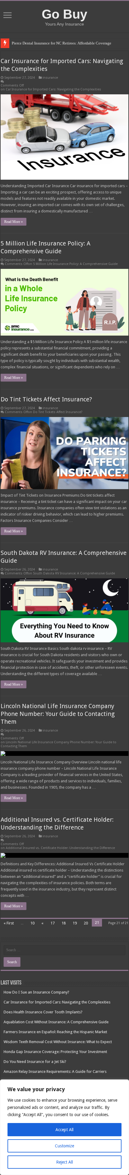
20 (86, 923)
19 (75, 923)
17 (52, 923)
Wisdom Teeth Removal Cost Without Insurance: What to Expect (58, 1042)
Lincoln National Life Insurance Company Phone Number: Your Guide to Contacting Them (58, 713)
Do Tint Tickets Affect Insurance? (46, 399)
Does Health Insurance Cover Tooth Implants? (43, 1012)
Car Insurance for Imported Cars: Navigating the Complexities (57, 1002)
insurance (50, 78)
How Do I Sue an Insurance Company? (36, 992)
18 (64, 923)
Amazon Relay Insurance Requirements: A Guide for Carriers (55, 1071)
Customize (64, 1145)
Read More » (13, 222)
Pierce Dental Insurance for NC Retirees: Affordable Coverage (61, 43)
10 (32, 923)
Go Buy (64, 14)
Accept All (65, 1129)
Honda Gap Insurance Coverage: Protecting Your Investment (55, 1051)
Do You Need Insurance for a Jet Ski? (35, 1061)
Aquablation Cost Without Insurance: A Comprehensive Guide (56, 1022)
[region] (64, 1127)
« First (9, 923)
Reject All (64, 1162)
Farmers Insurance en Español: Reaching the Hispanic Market (55, 1032)
